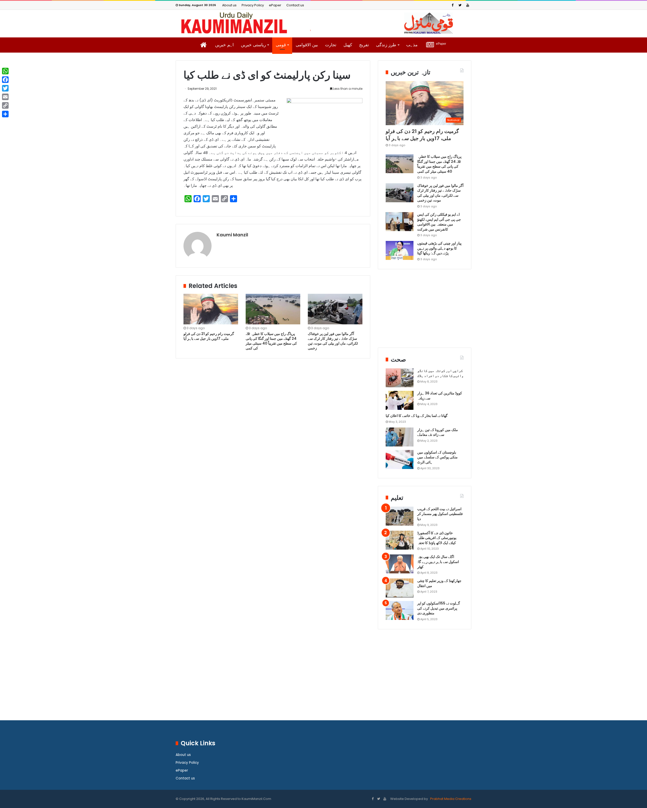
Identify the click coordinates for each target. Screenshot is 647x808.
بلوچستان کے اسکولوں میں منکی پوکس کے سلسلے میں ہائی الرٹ (437, 457)
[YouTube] (467, 5)
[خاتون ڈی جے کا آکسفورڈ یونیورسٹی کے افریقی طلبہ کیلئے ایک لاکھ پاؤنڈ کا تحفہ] (399, 540)
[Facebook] (452, 5)
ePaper (275, 5)
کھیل (347, 44)
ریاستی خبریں (253, 44)
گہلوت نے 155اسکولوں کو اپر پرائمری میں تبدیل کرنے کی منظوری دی (438, 608)
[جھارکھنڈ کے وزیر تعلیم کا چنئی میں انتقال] (399, 587)
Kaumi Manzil (232, 235)
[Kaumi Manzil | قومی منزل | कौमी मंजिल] (323, 23)
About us (229, 5)
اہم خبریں (224, 44)
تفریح (364, 44)
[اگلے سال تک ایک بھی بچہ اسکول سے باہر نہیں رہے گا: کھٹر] (399, 563)
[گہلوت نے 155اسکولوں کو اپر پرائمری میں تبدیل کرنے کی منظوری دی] (399, 610)
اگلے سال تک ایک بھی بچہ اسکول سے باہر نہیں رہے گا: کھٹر (438, 561)
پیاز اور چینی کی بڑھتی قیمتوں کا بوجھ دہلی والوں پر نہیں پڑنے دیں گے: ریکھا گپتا (439, 248)
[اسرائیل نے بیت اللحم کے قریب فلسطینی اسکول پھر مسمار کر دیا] (399, 516)
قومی (281, 44)
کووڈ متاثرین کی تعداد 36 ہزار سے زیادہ (439, 396)
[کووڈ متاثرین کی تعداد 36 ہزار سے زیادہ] (399, 400)
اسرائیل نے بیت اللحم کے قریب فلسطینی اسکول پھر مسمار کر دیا (440, 513)
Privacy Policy (253, 5)
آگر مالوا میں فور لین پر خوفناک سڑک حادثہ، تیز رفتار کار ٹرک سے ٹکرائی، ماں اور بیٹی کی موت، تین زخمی (333, 341)
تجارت (330, 44)
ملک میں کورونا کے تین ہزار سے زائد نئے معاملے (437, 432)
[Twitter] (460, 5)
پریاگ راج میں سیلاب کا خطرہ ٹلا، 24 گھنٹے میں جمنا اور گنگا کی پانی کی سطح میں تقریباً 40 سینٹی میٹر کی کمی (271, 341)
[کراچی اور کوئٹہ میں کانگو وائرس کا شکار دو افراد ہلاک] (399, 377)
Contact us (295, 5)
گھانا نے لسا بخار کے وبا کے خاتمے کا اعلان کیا (417, 415)
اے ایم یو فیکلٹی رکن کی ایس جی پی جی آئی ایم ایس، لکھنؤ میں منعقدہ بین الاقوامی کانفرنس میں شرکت (439, 222)
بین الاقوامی (307, 44)
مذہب (412, 44)
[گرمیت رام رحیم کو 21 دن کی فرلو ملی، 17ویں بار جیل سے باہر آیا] (210, 309)
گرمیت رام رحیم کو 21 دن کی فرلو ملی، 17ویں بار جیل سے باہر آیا (208, 336)
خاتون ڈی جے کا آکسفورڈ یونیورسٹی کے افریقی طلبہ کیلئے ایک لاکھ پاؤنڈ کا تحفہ (436, 537)
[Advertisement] (424, 312)
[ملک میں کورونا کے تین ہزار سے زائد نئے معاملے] (399, 437)
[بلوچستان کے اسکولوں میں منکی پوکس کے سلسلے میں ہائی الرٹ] (399, 459)
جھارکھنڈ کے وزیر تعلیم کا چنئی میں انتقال (439, 583)
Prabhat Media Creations (450, 798)
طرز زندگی (386, 44)
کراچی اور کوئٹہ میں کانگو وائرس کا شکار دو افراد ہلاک (440, 373)
